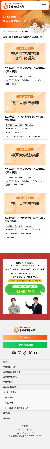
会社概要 (25, 426)
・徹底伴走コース (10, 402)
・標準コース (9, 397)
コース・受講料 (10, 392)
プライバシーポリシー (25, 430)
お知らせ (7, 418)
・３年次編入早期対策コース (15, 407)
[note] (35, 353)
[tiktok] (24, 353)
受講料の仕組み (10, 366)
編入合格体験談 (12, 31)
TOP (4, 31)
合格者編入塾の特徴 (12, 371)
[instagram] (19, 353)
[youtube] (14, 353)
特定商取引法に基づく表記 (25, 433)
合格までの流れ (10, 376)
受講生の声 (8, 381)
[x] (30, 353)
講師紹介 (7, 413)
